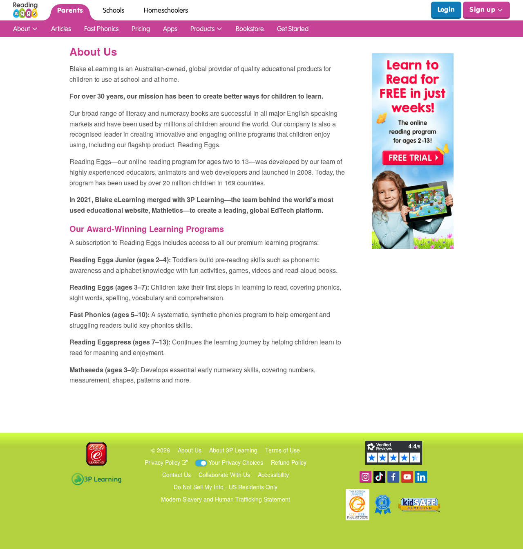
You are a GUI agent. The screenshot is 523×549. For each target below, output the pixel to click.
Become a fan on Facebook (393, 477)
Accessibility (273, 474)
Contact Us (176, 474)
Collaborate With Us (224, 474)
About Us (189, 450)
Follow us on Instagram (365, 477)
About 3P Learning (233, 450)
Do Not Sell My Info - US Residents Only (225, 487)
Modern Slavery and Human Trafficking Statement (225, 499)
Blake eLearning (96, 454)
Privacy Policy (163, 462)
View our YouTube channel (407, 477)
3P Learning (96, 479)
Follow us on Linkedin (421, 477)
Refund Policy (288, 462)
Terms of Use (282, 450)
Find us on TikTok (379, 477)
